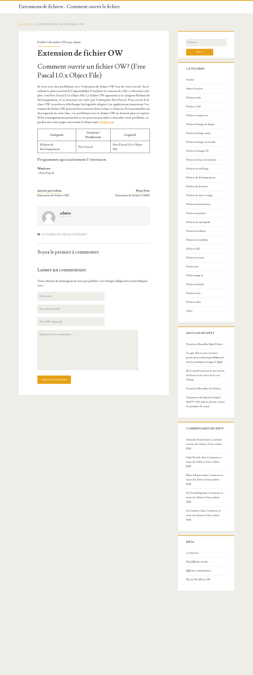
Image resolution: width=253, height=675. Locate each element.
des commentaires (198, 570)
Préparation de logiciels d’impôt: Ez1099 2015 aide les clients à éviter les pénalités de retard (205, 402)
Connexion (192, 552)
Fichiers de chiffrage (197, 168)
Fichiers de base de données (201, 159)
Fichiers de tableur (196, 231)
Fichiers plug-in (194, 275)
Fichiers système (195, 284)
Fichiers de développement (64, 234)
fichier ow (107, 122)
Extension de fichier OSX (53, 195)
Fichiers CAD (193, 106)
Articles (190, 79)
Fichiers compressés (197, 115)
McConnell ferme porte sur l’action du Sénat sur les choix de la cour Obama (205, 375)
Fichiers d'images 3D (197, 150)
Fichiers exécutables (197, 239)
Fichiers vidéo (193, 302)
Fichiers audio (193, 97)
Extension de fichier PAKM (132, 195)
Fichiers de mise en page (199, 195)
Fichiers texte (193, 293)
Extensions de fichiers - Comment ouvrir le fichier (69, 7)
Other (189, 310)
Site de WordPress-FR (198, 579)
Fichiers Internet (195, 257)
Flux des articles (197, 561)
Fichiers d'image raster (198, 133)
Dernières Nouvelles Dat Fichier (203, 388)
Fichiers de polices (196, 213)
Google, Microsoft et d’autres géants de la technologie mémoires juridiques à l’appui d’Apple (205, 357)
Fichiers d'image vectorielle (201, 142)
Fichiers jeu (192, 266)
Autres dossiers (194, 88)
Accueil (26, 24)
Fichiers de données (197, 186)
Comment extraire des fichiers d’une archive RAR (204, 444)
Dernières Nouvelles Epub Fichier (204, 344)
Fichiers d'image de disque (200, 124)
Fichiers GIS (193, 248)
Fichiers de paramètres (198, 204)
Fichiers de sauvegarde (198, 222)
